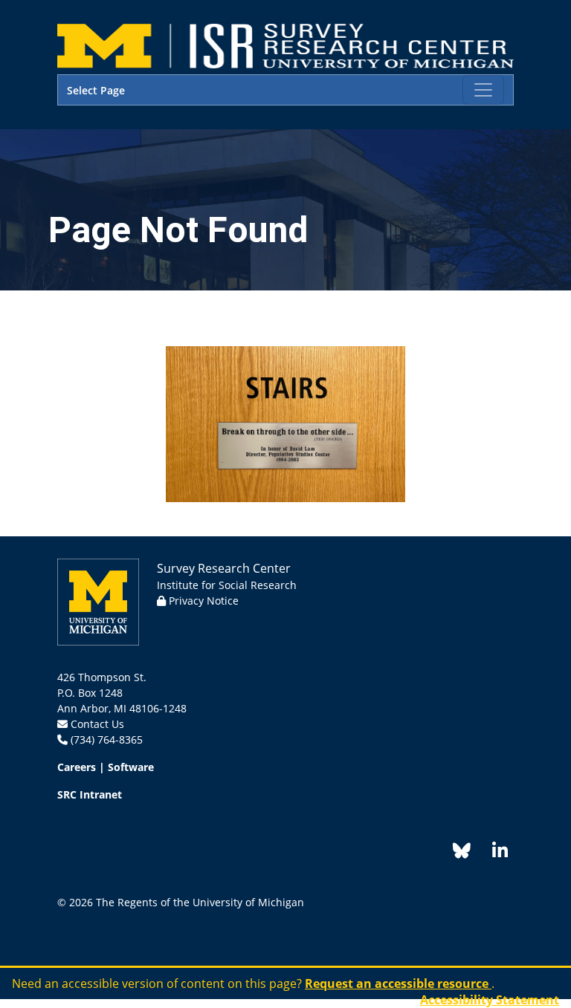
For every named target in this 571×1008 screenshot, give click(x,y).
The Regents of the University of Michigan (200, 902)
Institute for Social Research (227, 585)
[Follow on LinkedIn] (492, 853)
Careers (76, 767)
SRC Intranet (89, 794)
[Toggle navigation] (483, 90)
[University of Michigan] (98, 601)
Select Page (96, 90)
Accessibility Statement (489, 1000)
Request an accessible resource (398, 983)
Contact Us (97, 724)
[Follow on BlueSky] (462, 853)
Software (131, 767)
